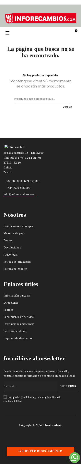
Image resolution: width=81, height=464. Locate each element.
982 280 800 (14, 181)
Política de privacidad (17, 261)
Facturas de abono (15, 331)
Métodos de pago (14, 233)
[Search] (67, 99)
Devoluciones (12, 247)
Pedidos (8, 309)
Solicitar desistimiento (40, 451)
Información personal (17, 295)
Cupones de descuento (18, 338)
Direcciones (11, 302)
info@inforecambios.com (19, 194)
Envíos (8, 240)
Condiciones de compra (18, 226)
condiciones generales (32, 397)
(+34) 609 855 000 (18, 187)
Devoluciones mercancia (19, 323)
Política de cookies (15, 268)
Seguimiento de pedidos (19, 316)
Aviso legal (11, 254)
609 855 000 (32, 181)
